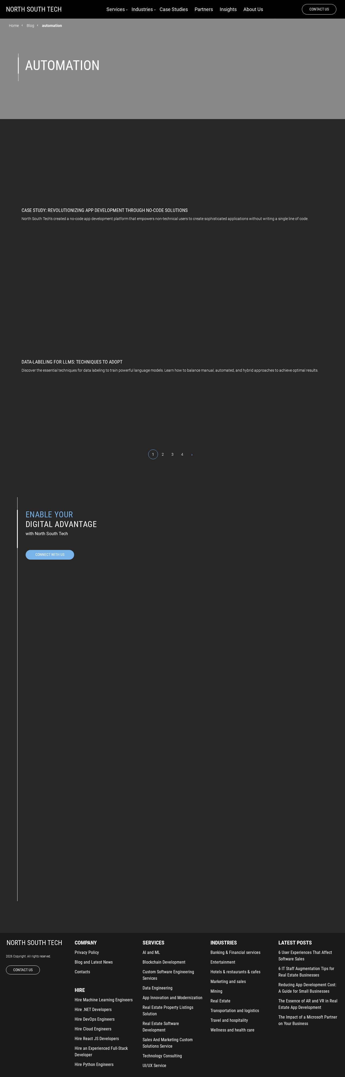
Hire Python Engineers (94, 1064)
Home (14, 25)
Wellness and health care (232, 1030)
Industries (142, 9)
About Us (253, 9)
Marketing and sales (228, 981)
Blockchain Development (164, 962)
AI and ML (151, 952)
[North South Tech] (33, 9)
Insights (228, 9)
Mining (216, 991)
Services (115, 9)
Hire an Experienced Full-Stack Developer (101, 1051)
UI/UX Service (154, 1065)
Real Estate (220, 1000)
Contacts (82, 971)
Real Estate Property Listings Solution (168, 1010)
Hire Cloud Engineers (93, 1028)
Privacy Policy (87, 952)
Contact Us (319, 9)
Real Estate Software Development (161, 1027)
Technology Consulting (162, 1055)
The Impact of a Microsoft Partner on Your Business (307, 1020)
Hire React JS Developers (97, 1038)
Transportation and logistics (235, 1010)
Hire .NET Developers (93, 1009)
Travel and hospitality (229, 1020)
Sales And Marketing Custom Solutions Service (168, 1043)
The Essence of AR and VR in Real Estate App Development (307, 1004)
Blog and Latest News (94, 962)
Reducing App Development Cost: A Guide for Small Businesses (307, 988)
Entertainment (223, 962)
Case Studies (174, 9)
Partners (204, 9)
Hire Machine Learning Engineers (104, 999)
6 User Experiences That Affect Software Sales (305, 955)
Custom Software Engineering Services (168, 975)
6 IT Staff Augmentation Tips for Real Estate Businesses (306, 972)
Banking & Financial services (235, 952)
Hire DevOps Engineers (95, 1019)
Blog (30, 25)
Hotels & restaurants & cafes (235, 971)
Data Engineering (157, 988)
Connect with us (49, 554)
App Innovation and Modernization (172, 997)
